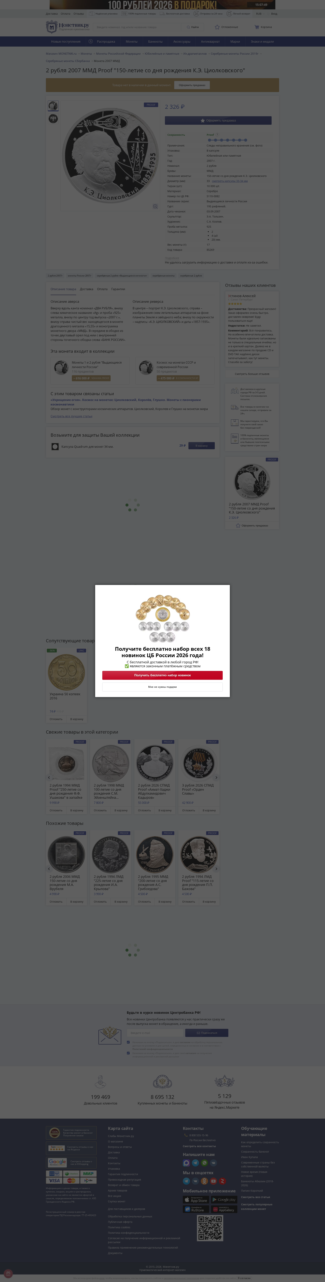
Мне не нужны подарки (162, 687)
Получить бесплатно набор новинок (162, 675)
